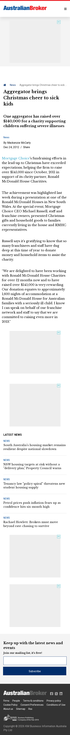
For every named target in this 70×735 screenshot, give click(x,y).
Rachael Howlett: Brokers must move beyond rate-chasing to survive (30, 523)
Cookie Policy (10, 704)
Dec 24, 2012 (11, 147)
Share (26, 147)
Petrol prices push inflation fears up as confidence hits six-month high (32, 504)
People (16, 700)
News (13, 85)
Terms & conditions (33, 700)
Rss (30, 709)
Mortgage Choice (16, 158)
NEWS (6, 441)
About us (8, 709)
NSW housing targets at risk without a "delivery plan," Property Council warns (32, 466)
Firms (6, 700)
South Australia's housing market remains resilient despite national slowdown (34, 447)
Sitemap (20, 709)
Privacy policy (54, 700)
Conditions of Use (56, 704)
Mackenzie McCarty (19, 142)
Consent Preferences (32, 704)
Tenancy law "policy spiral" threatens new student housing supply (34, 485)
